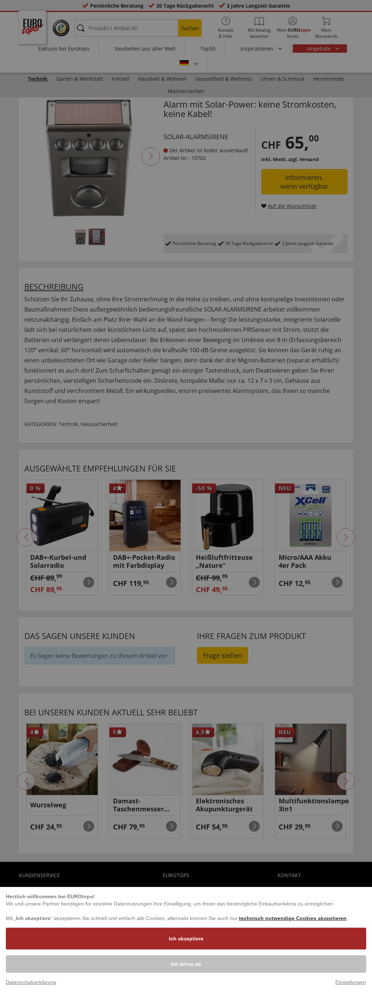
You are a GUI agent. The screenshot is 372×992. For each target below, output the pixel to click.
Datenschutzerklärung (31, 982)
